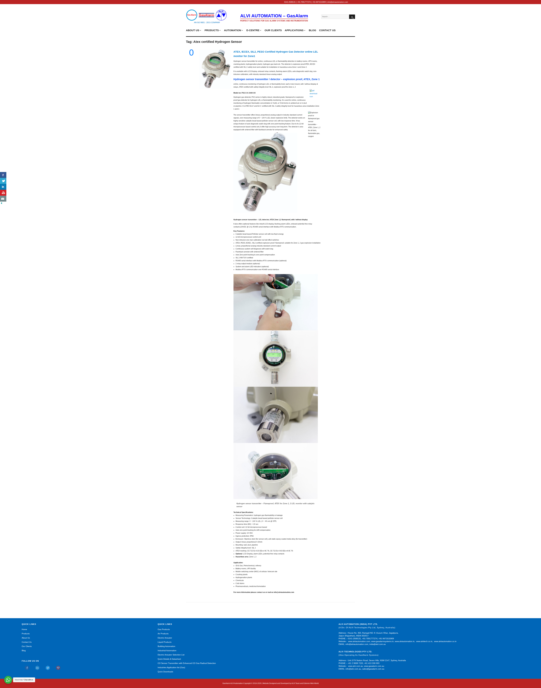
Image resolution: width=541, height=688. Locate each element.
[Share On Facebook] (3, 175)
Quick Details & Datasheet (169, 659)
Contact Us (27, 642)
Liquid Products (164, 642)
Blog (24, 650)
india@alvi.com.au (377, 644)
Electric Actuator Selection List (171, 655)
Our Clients (27, 646)
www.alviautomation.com (359, 641)
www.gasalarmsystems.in (382, 641)
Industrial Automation (167, 650)
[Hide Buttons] (1, 203)
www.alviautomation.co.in (445, 641)
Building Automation (166, 646)
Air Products (163, 633)
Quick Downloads (165, 672)
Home (24, 629)
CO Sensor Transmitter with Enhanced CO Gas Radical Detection (187, 663)
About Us (26, 638)
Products (26, 633)
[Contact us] (3, 199)
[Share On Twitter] (3, 181)
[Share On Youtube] (3, 193)
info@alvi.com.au (353, 669)
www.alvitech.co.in (424, 641)
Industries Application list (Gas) (171, 667)
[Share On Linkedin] (3, 187)
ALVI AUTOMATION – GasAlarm (274, 15)
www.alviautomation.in (404, 641)
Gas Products (164, 629)
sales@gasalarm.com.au (373, 669)
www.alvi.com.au (355, 666)
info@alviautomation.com (357, 644)
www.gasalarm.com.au (373, 666)
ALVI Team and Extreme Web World (305, 683)
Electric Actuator (165, 638)
